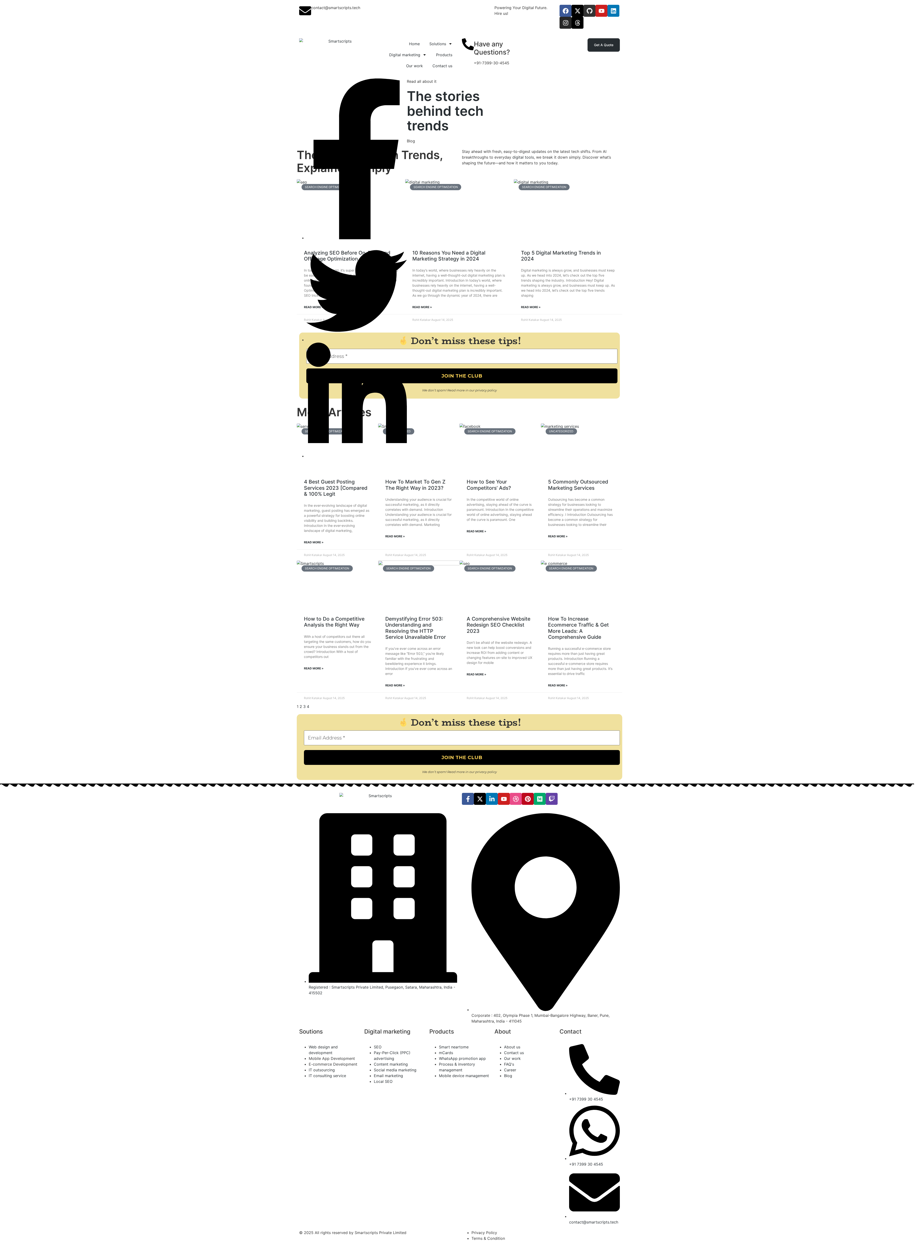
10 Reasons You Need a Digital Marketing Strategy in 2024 (448, 256)
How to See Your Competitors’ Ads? (489, 485)
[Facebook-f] (468, 799)
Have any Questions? (492, 48)
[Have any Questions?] (468, 44)
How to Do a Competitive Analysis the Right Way (334, 622)
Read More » (422, 307)
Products (444, 54)
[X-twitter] (577, 11)
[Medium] (540, 799)
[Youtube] (601, 11)
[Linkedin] (613, 11)
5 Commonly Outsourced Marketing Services (578, 485)
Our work (414, 65)
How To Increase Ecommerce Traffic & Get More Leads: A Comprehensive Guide (578, 628)
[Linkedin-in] (492, 799)
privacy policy (486, 390)
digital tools (522, 157)
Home (414, 43)
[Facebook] (566, 11)
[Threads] (577, 23)
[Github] (589, 11)
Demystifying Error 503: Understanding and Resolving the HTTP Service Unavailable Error (415, 628)
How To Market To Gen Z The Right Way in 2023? (415, 485)
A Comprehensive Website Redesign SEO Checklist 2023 (498, 625)
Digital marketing (404, 54)
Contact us (442, 65)
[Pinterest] (528, 799)
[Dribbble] (516, 799)
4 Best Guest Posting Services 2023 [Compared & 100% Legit (335, 488)
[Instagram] (566, 23)
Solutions (437, 43)
